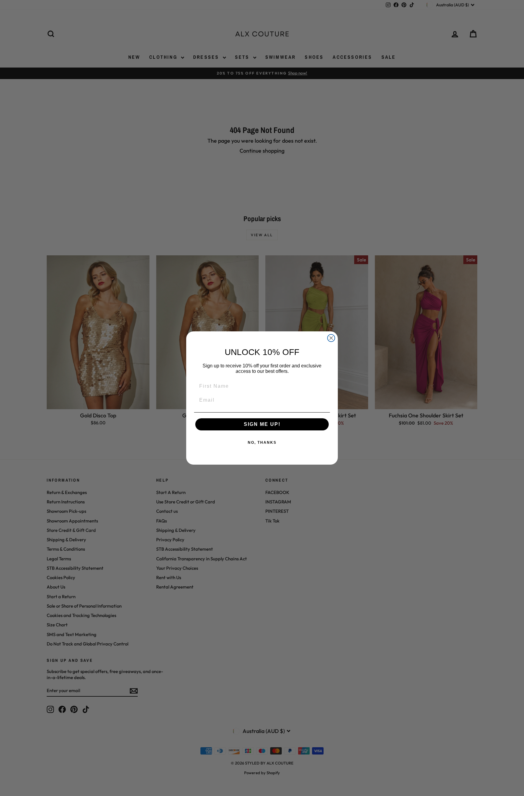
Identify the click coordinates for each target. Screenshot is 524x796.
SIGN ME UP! (262, 424)
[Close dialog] (331, 338)
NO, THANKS (262, 442)
